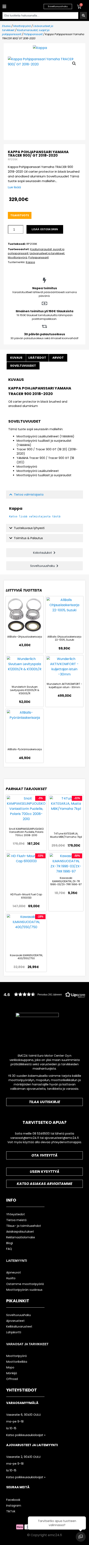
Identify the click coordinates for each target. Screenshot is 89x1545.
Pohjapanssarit (33, 34)
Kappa (30, 262)
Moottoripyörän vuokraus (24, 1290)
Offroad (12, 1379)
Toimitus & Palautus (28, 538)
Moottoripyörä (22, 26)
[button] (3, 6)
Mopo (10, 1367)
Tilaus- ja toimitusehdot (23, 1226)
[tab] (58, 357)
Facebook (13, 1500)
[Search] (83, 15)
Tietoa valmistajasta (28, 494)
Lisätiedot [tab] (37, 358)
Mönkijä (11, 1373)
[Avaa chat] (81, 1537)
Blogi (9, 1243)
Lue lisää (14, 187)
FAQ (9, 1249)
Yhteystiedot (15, 1214)
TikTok (10, 1511)
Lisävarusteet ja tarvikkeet (47, 253)
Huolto (11, 1278)
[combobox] (40, 15)
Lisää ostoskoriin (45, 229)
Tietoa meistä (16, 1220)
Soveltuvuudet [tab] (23, 366)
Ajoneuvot (13, 1272)
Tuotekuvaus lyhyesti (29, 528)
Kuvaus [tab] (16, 358)
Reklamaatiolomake (20, 1237)
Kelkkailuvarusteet (19, 1326)
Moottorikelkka (16, 1362)
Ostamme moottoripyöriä (25, 1284)
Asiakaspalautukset (20, 1232)
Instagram (13, 1505)
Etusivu (6, 26)
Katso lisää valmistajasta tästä (34, 516)
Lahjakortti (13, 1332)
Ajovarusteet (15, 1321)
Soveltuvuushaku (18, 1315)
